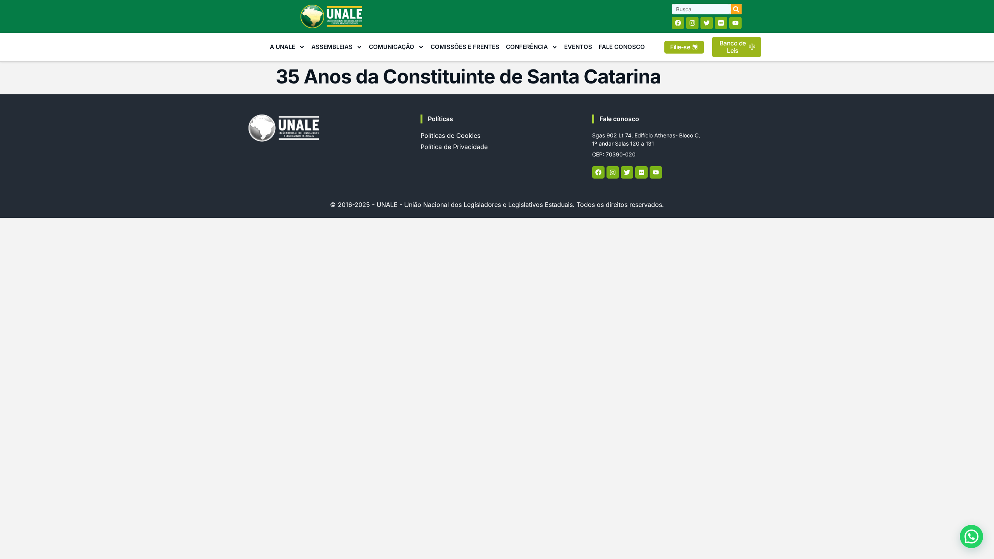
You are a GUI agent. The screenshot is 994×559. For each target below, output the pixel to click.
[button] (971, 536)
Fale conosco (619, 119)
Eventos (578, 46)
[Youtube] (735, 23)
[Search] (736, 9)
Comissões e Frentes (465, 46)
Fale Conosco (622, 46)
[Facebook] (678, 23)
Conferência (527, 46)
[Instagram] (692, 23)
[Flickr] (721, 23)
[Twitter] (706, 23)
